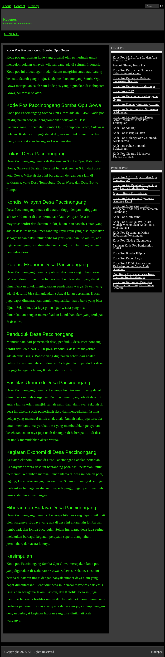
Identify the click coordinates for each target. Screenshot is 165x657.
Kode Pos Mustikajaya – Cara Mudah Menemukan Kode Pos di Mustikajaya (134, 224)
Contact (19, 6)
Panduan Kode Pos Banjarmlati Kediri (133, 247)
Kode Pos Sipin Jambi (127, 216)
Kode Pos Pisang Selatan (129, 132)
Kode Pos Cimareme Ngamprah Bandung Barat (133, 199)
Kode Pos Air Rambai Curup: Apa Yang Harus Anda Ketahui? (135, 186)
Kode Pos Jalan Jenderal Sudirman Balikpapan (135, 110)
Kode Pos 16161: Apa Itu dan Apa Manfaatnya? (135, 59)
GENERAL (11, 34)
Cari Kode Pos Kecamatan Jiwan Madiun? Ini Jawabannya (134, 275)
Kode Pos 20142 (123, 91)
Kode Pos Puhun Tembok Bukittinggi (129, 147)
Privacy (33, 6)
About (6, 6)
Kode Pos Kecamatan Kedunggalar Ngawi (135, 97)
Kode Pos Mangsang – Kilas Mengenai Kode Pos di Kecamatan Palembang (135, 208)
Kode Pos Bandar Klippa (129, 253)
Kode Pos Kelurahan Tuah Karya (134, 86)
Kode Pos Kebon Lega (127, 258)
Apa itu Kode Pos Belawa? (130, 193)
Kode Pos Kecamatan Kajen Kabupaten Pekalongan (131, 234)
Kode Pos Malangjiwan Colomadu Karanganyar (135, 139)
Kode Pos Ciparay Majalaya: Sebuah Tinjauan (131, 155)
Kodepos (10, 19)
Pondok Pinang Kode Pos (129, 65)
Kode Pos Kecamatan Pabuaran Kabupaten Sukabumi (133, 72)
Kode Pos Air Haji (124, 127)
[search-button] (161, 6)
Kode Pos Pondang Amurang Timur (136, 104)
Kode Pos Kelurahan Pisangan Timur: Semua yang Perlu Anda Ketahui (133, 285)
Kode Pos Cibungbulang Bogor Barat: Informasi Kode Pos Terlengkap (133, 119)
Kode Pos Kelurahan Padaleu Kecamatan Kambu (131, 79)
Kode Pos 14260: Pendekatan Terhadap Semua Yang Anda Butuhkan (132, 266)
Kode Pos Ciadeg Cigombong (132, 240)
